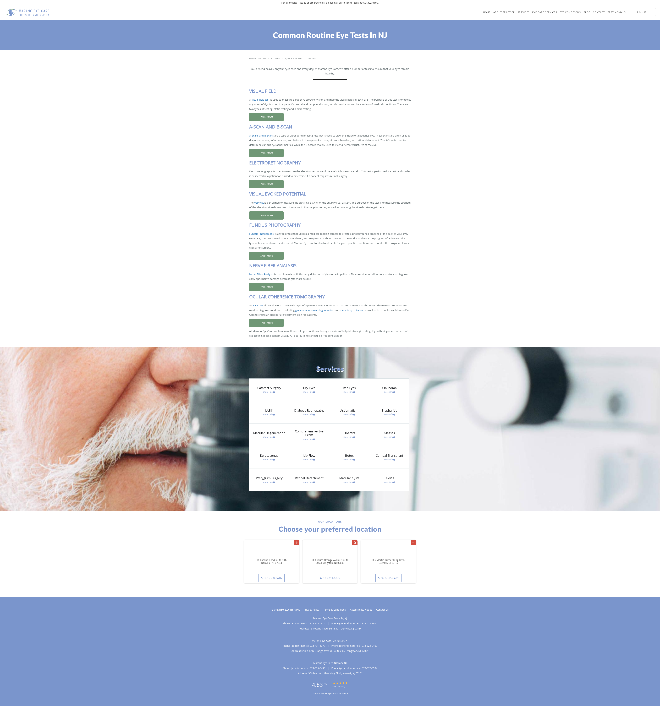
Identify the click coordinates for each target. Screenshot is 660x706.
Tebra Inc (294, 609)
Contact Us (382, 609)
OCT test (258, 305)
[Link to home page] (25, 12)
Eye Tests (311, 58)
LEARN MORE (266, 117)
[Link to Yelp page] (296, 542)
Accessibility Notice (361, 609)
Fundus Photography (261, 233)
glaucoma (301, 310)
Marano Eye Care (258, 58)
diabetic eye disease (352, 310)
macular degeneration (321, 310)
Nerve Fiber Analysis (261, 274)
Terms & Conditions (334, 609)
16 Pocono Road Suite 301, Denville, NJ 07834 (272, 561)
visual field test (260, 99)
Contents (276, 58)
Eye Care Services (294, 58)
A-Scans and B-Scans (261, 135)
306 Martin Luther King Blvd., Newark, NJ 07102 (388, 561)
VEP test (259, 202)
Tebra (345, 693)
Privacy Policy (311, 609)
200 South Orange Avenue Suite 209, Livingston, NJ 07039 (330, 561)
